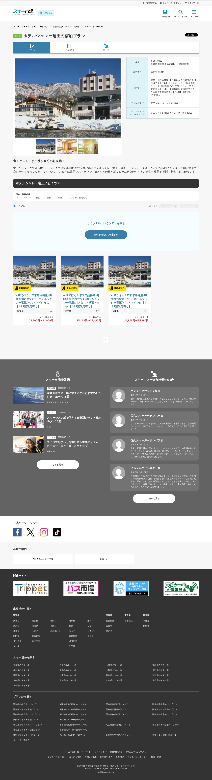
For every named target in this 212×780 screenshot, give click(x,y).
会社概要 (120, 757)
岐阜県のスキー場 (68, 675)
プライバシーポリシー (137, 757)
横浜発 (53, 621)
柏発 (71, 626)
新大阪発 (110, 621)
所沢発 (35, 631)
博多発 (146, 626)
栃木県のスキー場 (21, 670)
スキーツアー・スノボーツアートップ (30, 26)
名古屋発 (129, 621)
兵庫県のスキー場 (21, 680)
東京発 (16, 626)
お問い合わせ (91, 757)
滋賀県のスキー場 (160, 675)
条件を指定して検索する (106, 234)
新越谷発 (36, 636)
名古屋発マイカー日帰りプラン (74, 730)
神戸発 (109, 631)
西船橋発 (73, 636)
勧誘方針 (104, 559)
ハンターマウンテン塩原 (145, 390)
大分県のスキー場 (160, 680)
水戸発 (90, 621)
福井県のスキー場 (114, 675)
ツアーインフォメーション (94, 752)
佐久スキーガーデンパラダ (147, 415)
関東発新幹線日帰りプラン (164, 709)
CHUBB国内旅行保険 (43, 559)
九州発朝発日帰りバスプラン (26, 735)
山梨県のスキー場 (114, 670)
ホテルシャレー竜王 (93, 26)
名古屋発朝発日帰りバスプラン (27, 725)
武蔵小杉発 (55, 631)
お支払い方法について (136, 752)
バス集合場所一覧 (71, 752)
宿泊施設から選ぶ (61, 26)
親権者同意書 (116, 752)
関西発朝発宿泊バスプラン (164, 714)
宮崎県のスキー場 (21, 685)
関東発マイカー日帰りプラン (73, 709)
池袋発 (16, 631)
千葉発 (72, 646)
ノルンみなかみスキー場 (145, 468)
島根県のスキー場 (68, 680)
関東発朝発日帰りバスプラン (26, 704)
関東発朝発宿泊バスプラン (118, 704)
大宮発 (35, 621)
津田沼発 (73, 641)
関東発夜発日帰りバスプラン (73, 704)
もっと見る (57, 464)
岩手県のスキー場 (68, 665)
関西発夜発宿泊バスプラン (118, 714)
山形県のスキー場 (114, 665)
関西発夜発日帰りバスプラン (73, 714)
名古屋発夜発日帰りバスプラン (74, 725)
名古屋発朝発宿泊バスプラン (119, 725)
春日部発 (36, 641)
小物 (49, 427)
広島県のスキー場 (114, 680)
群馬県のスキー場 (68, 670)
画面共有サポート (106, 772)
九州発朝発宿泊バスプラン (118, 735)
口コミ (106, 50)
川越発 (35, 626)
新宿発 (16, 621)
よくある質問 (75, 757)
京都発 (109, 626)
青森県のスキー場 (21, 665)
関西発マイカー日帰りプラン (73, 719)
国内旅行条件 (106, 757)
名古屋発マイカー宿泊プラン (26, 730)
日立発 (90, 626)
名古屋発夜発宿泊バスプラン (165, 725)
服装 (49, 451)
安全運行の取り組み (57, 757)
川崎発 (53, 626)
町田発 (16, 636)
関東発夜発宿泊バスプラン (164, 704)
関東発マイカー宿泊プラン (25, 709)
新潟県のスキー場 (21, 675)
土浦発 (90, 636)
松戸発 (72, 621)
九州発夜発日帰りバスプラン (73, 735)
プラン (31, 50)
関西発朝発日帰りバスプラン (26, 714)
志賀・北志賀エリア (60, 402)
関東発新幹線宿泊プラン (117, 709)
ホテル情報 (69, 50)
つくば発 (91, 631)
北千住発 (17, 641)
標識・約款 (156, 757)
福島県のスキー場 (160, 665)
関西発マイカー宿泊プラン (25, 719)
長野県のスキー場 (160, 670)
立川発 (16, 646)
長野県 (77, 26)
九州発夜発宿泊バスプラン (164, 735)
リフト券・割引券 (21, 740)
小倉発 (146, 621)
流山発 (72, 631)
